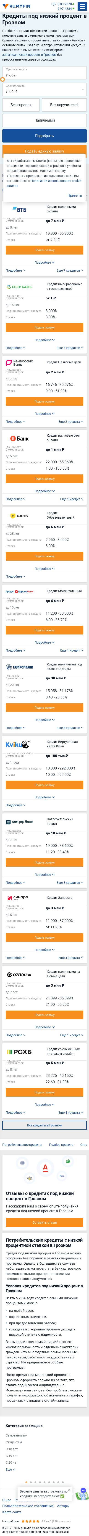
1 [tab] (26, 1482)
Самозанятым (16, 1435)
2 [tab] (31, 1482)
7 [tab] (53, 1482)
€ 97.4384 (65, 8)
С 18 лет (12, 1449)
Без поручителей (64, 104)
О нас (6, 1500)
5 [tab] (44, 1482)
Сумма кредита (16, 69)
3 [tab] (35, 1482)
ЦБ (53, 4)
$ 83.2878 (65, 4)
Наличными (44, 120)
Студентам (14, 1442)
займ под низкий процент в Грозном (29, 54)
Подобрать (44, 135)
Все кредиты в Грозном (44, 1125)
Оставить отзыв (44, 1222)
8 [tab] (58, 1482)
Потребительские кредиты (22, 1144)
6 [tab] (49, 1482)
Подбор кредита (61, 1144)
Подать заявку (44, 250)
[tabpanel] (42, 1447)
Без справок (20, 104)
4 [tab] (40, 1482)
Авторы (63, 1505)
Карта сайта (11, 1512)
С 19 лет (12, 1456)
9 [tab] (62, 1482)
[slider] (2, 79)
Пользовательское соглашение (28, 1505)
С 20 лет (12, 1462)
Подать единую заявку (44, 151)
